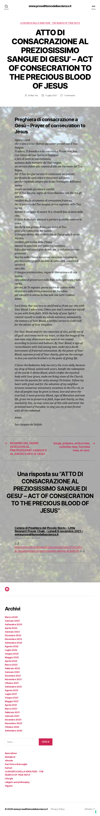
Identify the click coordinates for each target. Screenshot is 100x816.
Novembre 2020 (13, 723)
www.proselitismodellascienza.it (50, 6)
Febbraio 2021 (12, 712)
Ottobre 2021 (12, 683)
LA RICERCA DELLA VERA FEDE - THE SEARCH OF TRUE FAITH (50, 23)
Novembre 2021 (13, 679)
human (8, 768)
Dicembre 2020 (13, 719)
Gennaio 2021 (12, 716)
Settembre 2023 (13, 624)
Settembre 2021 (13, 686)
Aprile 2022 (11, 661)
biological (10, 757)
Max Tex (34, 95)
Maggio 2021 (12, 701)
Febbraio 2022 (12, 668)
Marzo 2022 (11, 664)
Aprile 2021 (11, 705)
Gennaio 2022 (12, 672)
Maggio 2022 (12, 657)
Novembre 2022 (13, 639)
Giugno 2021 (11, 697)
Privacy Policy (58, 809)
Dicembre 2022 (13, 635)
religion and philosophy (17, 782)
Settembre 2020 (13, 730)
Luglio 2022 (11, 650)
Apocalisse (11, 753)
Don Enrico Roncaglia (16, 764)
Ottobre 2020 (12, 727)
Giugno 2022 (12, 653)
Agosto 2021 (11, 690)
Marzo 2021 (11, 708)
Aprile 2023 (11, 628)
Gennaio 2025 (12, 621)
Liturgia (9, 778)
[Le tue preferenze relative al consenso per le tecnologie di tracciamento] (95, 811)
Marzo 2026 (11, 617)
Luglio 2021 (11, 694)
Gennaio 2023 (12, 631)
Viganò (8, 786)
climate (9, 760)
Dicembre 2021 (13, 675)
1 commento (69, 95)
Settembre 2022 (13, 642)
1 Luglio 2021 (51, 95)
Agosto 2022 (11, 646)
